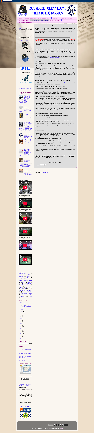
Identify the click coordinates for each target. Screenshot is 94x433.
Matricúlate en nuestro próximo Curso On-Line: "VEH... (26, 306)
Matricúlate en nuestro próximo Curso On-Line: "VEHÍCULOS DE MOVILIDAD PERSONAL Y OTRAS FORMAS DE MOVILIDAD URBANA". (25, 99)
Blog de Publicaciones (67, 18)
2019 (21, 325)
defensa (23, 282)
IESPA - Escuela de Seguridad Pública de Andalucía (25, 357)
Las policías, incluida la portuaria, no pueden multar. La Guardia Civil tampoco (25, 165)
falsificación (21, 287)
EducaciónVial (25, 284)
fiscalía (27, 287)
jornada (22, 288)
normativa (29, 290)
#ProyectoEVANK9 (22, 273)
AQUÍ (24, 401)
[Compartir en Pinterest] (45, 165)
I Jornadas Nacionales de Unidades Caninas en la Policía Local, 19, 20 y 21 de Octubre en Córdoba (28, 172)
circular (25, 280)
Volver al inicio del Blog (25, 406)
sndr (49, 428)
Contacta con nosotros (55, 20)
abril (22, 311)
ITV (31, 287)
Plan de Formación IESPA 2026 (25, 22)
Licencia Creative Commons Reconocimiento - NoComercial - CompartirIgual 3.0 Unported (25, 384)
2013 (21, 335)
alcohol (27, 277)
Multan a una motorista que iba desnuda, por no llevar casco (27, 160)
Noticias (20, 18)
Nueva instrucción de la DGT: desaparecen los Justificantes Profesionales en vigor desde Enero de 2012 (25, 108)
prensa (30, 292)
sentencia (23, 294)
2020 (21, 323)
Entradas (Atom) (44, 172)
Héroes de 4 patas (22, 360)
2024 (21, 316)
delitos (29, 282)
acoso (28, 276)
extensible (21, 286)
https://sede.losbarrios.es (55, 57)
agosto (22, 303)
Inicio (55, 169)
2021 (21, 321)
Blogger (61, 428)
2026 (21, 302)
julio (22, 309)
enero (22, 312)
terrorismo (30, 294)
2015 (21, 331)
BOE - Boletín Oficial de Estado (25, 349)
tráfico (23, 296)
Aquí (20, 28)
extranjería (28, 286)
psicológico (24, 293)
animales (21, 278)
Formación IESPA (56, 18)
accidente (21, 276)
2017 (21, 328)
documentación (28, 283)
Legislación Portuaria (23, 355)
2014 (21, 333)
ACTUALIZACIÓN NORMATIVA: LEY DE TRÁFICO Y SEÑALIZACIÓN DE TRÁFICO (28, 135)
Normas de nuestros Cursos (44, 18)
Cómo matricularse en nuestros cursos (39, 20)
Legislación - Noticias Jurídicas (25, 353)
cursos (30, 280)
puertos (30, 293)
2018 (21, 326)
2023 (21, 318)
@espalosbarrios (25, 40)
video (31, 296)
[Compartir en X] (42, 165)
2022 (21, 320)
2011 (21, 338)
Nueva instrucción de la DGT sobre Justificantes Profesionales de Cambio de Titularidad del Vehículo (25, 152)
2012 (21, 336)
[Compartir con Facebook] (44, 165)
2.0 (29, 274)
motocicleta (21, 290)
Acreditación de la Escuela (30, 18)
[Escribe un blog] (41, 165)
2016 (21, 330)
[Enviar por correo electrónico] (40, 165)
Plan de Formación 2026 (23, 20)
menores (29, 288)
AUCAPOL (21, 359)
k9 (25, 288)
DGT (20, 283)
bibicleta (20, 280)
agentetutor (20, 277)
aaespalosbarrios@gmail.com (25, 88)
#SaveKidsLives (22, 274)
